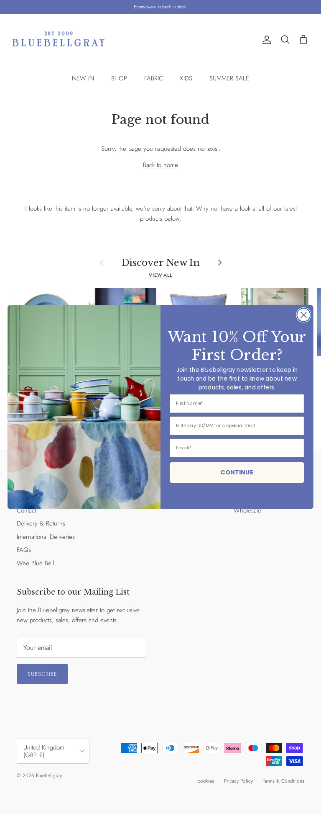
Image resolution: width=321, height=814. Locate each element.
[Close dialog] (303, 315)
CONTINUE (237, 472)
